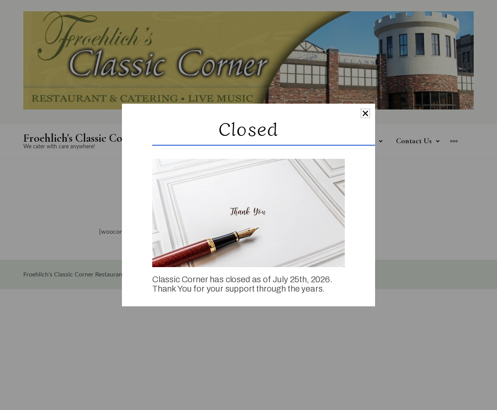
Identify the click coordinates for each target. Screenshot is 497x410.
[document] (248, 205)
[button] (365, 113)
